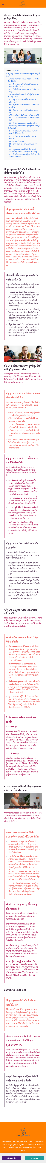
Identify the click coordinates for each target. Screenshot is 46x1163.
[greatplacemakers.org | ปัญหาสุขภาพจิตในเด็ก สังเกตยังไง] (23, 4)
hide (16, 70)
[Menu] (3, 3)
